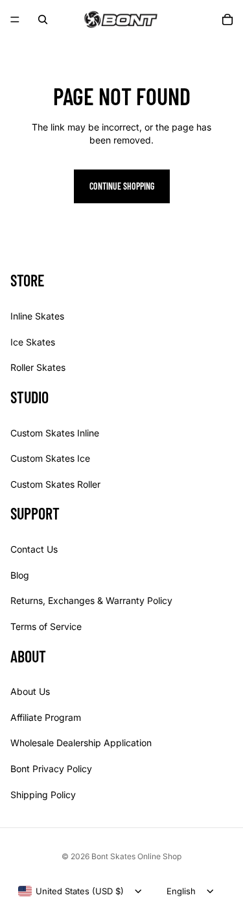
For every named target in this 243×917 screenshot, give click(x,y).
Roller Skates (37, 367)
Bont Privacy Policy (51, 768)
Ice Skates (32, 341)
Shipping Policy (43, 793)
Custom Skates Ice (50, 458)
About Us (30, 691)
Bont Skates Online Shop (136, 856)
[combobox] (71, 891)
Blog (19, 575)
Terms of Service (46, 626)
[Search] (43, 19)
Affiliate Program (45, 717)
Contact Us (34, 549)
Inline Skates (37, 315)
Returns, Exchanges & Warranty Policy (91, 600)
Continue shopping (121, 186)
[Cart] (227, 19)
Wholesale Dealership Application (81, 742)
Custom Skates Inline (54, 432)
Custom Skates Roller (55, 484)
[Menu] (15, 19)
